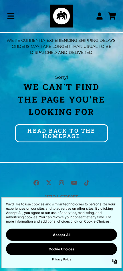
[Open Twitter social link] (49, 182)
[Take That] (61, 16)
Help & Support (61, 196)
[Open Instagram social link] (61, 182)
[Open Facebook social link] (36, 182)
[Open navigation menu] (11, 16)
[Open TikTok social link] (86, 182)
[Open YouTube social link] (74, 182)
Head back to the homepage (61, 133)
